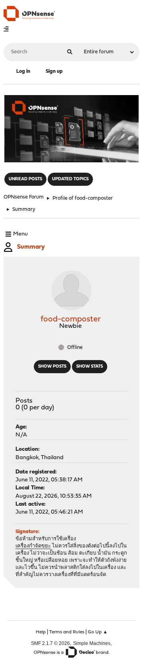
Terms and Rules (66, 632)
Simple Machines (91, 643)
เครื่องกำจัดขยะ (33, 546)
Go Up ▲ (98, 632)
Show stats (89, 366)
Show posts (52, 366)
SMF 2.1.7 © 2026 (50, 643)
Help (41, 632)
